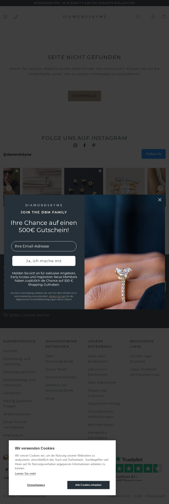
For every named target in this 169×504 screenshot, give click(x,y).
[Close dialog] (159, 199)
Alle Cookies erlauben (88, 485)
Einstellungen (36, 485)
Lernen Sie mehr (25, 473)
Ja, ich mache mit (44, 261)
